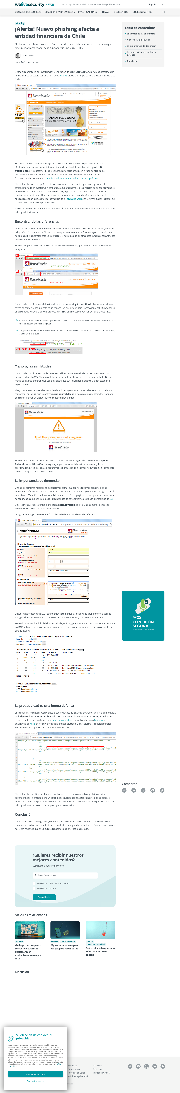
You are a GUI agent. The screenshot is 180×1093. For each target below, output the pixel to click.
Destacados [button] (121, 12)
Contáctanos (74, 1069)
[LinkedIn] (133, 790)
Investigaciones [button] (87, 12)
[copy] (162, 790)
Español (152, 4)
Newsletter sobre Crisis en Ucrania (53, 884)
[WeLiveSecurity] (36, 4)
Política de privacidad (78, 1076)
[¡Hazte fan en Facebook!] (130, 1066)
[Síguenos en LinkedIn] (154, 1066)
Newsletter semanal (46, 889)
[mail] (152, 790)
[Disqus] (65, 1013)
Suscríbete (44, 897)
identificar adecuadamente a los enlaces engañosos (71, 178)
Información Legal (76, 1073)
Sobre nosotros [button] (142, 12)
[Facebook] (124, 790)
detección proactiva (62, 720)
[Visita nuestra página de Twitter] (146, 1066)
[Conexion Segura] (143, 617)
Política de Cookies (101, 1073)
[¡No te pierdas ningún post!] (162, 1066)
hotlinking (99, 720)
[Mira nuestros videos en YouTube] (138, 1066)
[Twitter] (143, 790)
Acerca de (72, 1066)
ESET (112, 499)
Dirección (97, 1069)
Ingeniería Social (74, 199)
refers (32, 724)
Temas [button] (105, 12)
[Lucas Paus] (19, 56)
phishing (63, 76)
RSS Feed (97, 1066)
